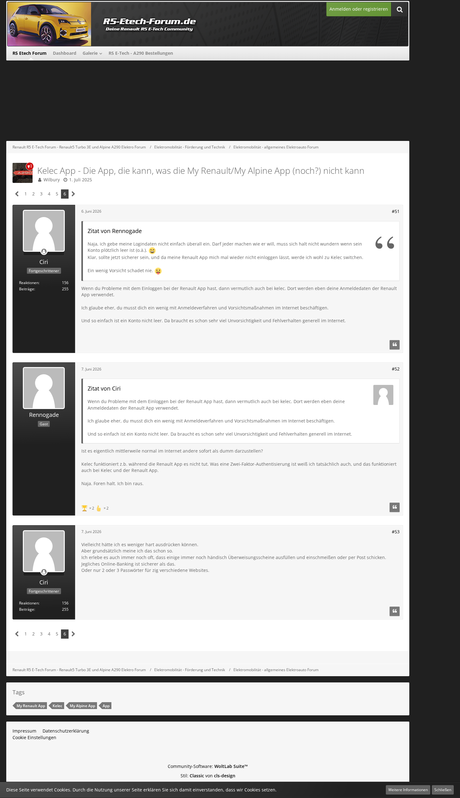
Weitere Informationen (408, 789)
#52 (396, 369)
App (106, 705)
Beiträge (26, 289)
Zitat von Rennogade (115, 231)
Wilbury (51, 180)
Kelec (57, 705)
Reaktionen (28, 282)
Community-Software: (208, 766)
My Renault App (31, 705)
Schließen (442, 789)
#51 (396, 211)
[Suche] (399, 9)
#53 (396, 532)
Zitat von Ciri (104, 388)
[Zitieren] (395, 345)
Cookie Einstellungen (34, 737)
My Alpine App (82, 705)
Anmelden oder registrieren (359, 9)
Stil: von (208, 776)
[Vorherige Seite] (17, 194)
